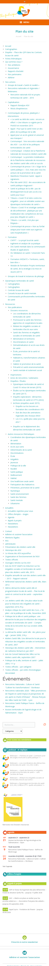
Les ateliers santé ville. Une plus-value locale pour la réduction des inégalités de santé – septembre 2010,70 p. (24, 603)
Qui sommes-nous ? (13, 62)
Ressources (10, 304)
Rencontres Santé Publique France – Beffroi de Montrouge (25, 850)
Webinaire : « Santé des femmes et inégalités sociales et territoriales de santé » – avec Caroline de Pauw (26, 772)
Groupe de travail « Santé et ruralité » (23, 85)
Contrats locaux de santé (18, 290)
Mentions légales (12, 537)
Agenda (11, 517)
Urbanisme (15, 503)
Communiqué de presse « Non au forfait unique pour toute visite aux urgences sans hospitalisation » (27, 229)
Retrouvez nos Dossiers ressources (16, 825)
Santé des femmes (18, 497)
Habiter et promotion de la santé (27, 364)
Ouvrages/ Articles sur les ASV (17, 563)
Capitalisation (13, 102)
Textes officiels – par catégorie (18, 666)
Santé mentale (16, 500)
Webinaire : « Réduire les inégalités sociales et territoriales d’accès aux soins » (27, 779)
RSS (6, 540)
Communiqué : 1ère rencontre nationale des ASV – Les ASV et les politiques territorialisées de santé (27, 144)
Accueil (18, 36)
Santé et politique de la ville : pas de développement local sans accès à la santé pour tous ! (25, 191)
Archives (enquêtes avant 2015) (26, 403)
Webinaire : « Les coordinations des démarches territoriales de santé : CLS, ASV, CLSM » (27, 764)
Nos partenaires (14, 74)
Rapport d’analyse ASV (19, 105)
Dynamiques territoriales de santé (19, 281)
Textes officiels (11, 559)
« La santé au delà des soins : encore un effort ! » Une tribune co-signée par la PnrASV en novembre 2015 (27, 122)
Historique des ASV (13, 550)
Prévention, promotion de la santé (24, 487)
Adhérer (11, 77)
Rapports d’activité (15, 71)
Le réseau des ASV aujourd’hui (18, 553)
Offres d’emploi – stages (18, 514)
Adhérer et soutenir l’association (18, 534)
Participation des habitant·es (22, 484)
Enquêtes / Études (18, 381)
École (12, 456)
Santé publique (16, 472)
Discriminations (17, 453)
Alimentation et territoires (24, 339)
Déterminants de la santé (21, 450)
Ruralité (13, 469)
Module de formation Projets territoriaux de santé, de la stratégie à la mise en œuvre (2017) (27, 268)
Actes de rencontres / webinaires (24, 378)
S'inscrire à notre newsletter (24, 942)
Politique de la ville (18, 465)
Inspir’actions (15, 375)
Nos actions (10, 82)
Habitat (13, 478)
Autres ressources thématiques (21, 434)
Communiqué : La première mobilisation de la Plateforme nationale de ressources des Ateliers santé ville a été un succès (27, 160)
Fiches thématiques (13, 58)
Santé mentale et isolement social (27, 370)
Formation (12, 237)
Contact (8, 531)
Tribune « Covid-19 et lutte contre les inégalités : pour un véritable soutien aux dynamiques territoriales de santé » (27, 201)
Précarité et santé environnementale (28, 367)
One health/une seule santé (22, 481)
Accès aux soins (17, 446)
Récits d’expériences (18, 108)
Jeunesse (14, 462)
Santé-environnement (19, 494)
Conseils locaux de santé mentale (22, 293)
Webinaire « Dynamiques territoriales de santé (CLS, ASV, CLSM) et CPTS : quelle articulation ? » (27, 784)
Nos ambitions (14, 65)
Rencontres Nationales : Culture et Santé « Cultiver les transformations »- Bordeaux (27, 860)
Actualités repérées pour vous (20, 511)
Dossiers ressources (19, 310)
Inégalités (14, 459)
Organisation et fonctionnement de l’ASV (22, 556)
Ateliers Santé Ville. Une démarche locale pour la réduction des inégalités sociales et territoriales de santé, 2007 (25, 641)
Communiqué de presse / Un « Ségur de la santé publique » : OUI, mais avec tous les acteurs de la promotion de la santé (28, 169)
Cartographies (11, 49)
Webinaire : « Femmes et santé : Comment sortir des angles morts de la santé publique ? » (27, 757)
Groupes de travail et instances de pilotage (26, 276)
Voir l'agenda (7, 866)
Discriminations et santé (23, 342)
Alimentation (15, 443)
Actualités (9, 508)
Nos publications (15, 307)
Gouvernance (13, 68)
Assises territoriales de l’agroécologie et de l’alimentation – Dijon (24, 841)
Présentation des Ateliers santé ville (20, 547)
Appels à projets (15, 520)
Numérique (15, 491)
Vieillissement (16, 475)
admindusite (10, 544)
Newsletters (13, 523)
